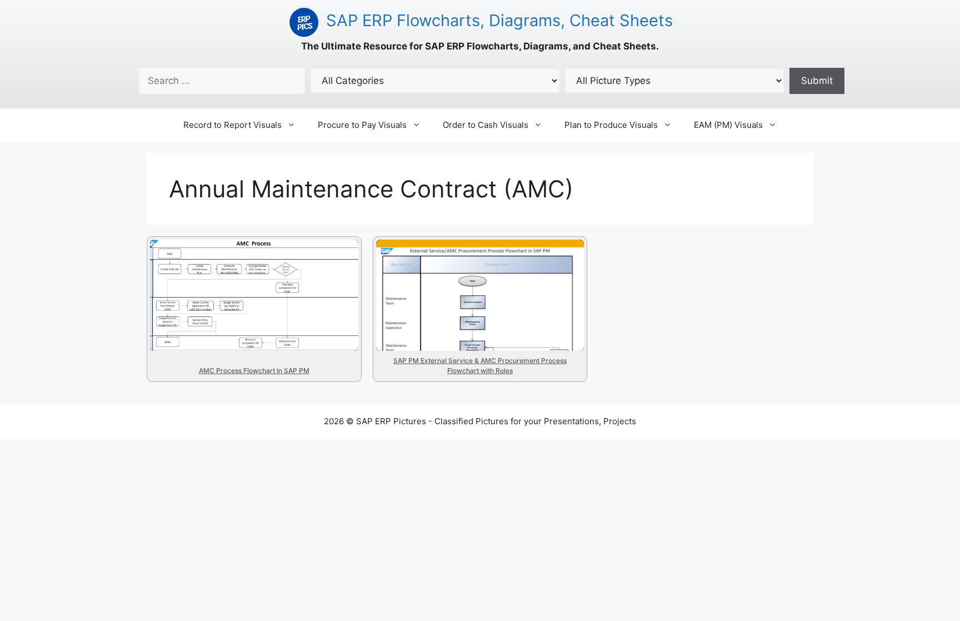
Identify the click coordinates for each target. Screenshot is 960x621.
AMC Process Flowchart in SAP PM (245, 263)
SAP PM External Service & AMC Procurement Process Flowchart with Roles (473, 286)
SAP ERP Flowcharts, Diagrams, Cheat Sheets (499, 20)
